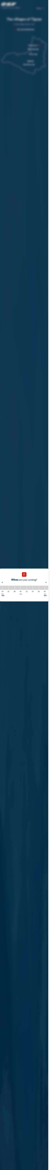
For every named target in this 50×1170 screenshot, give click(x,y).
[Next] (46, 582)
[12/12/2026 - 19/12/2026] (30, 588)
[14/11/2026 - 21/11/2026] (5, 588)
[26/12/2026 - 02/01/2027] (42, 588)
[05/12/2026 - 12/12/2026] (24, 588)
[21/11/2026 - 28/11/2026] (12, 588)
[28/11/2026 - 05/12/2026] (18, 588)
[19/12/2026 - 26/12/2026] (36, 588)
